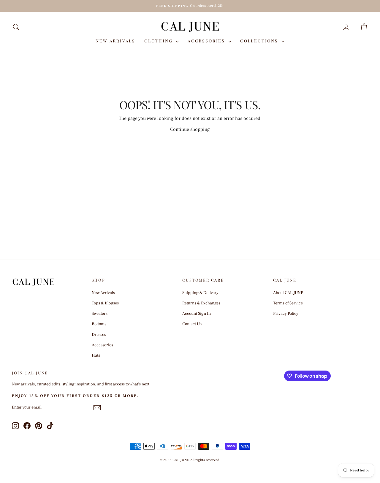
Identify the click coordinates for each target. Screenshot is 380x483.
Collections (260, 41)
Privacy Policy (285, 313)
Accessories (207, 41)
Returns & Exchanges (201, 303)
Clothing (159, 41)
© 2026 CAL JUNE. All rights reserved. (190, 460)
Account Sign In (196, 313)
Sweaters (99, 313)
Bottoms (99, 324)
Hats (96, 355)
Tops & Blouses (105, 303)
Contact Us (192, 324)
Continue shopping (190, 129)
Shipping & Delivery (200, 292)
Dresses (99, 334)
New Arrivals (115, 41)
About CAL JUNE (288, 292)
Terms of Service (288, 303)
